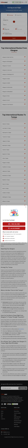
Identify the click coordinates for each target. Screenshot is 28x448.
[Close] (26, 207)
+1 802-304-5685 (15, 224)
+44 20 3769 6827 (15, 228)
